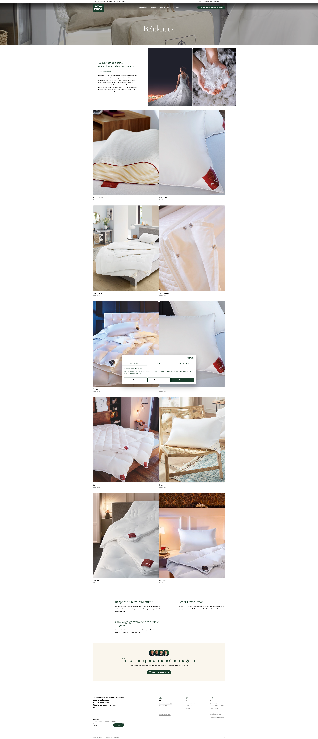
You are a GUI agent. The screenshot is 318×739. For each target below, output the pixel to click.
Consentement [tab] (134, 363)
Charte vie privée (108, 737)
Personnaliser (158, 380)
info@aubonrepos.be (165, 714)
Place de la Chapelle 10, (165, 703)
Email (96, 725)
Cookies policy (117, 737)
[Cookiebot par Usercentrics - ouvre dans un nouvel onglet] (187, 358)
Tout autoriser (183, 380)
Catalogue (143, 7)
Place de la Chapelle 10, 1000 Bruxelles (104, 1)
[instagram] (96, 714)
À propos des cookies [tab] (183, 363)
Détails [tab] (159, 363)
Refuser (135, 380)
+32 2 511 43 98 (122, 1)
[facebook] (93, 714)
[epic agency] (224, 737)
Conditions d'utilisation (98, 737)
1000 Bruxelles (163, 705)
